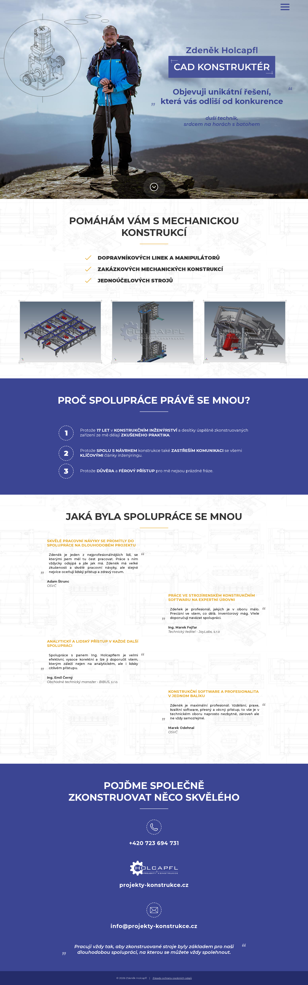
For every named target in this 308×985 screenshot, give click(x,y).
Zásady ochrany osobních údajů (172, 978)
